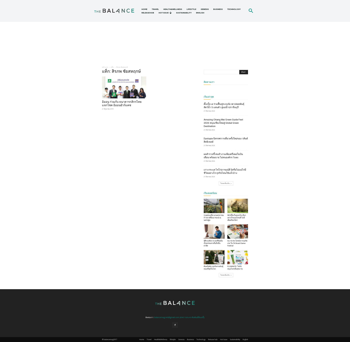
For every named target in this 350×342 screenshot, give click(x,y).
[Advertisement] (175, 42)
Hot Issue (223, 339)
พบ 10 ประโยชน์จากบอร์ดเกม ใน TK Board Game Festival (237, 243)
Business (190, 339)
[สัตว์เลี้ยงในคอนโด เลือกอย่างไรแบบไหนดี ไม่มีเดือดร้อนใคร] (237, 206)
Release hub (213, 339)
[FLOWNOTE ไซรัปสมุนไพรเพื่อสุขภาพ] (237, 257)
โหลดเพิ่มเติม (225, 183)
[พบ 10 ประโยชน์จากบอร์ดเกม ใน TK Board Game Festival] (237, 231)
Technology (200, 339)
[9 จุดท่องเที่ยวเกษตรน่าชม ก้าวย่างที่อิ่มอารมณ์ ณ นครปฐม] (214, 206)
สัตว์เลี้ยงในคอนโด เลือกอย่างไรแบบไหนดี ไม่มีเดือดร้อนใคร (236, 217)
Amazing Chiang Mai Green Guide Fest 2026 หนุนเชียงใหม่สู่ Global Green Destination (223, 123)
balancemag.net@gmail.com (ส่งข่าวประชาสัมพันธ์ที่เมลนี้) (179, 317)
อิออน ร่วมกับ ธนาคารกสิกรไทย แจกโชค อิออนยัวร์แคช (122, 103)
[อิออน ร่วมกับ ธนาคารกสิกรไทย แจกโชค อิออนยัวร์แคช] (124, 87)
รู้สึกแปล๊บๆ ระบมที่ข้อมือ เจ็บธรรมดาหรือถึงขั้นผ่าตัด (213, 243)
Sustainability (235, 339)
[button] (250, 11)
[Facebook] (175, 325)
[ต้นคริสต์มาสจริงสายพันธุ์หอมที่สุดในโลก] (214, 257)
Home (141, 339)
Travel (149, 339)
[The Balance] (117, 11)
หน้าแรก (105, 67)
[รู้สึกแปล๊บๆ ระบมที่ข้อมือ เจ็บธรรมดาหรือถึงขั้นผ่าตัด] (214, 231)
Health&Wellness (160, 339)
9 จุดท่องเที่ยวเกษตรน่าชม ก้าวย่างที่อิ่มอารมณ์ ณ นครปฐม (214, 217)
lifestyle (173, 339)
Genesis (181, 339)
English (245, 339)
